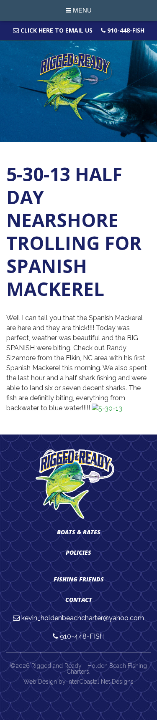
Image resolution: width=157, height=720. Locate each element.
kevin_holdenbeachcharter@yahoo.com (82, 618)
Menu (81, 10)
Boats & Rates (78, 532)
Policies (78, 552)
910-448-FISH (125, 30)
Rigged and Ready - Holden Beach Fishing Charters (78, 87)
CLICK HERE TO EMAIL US (56, 30)
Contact (78, 600)
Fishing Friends (79, 579)
